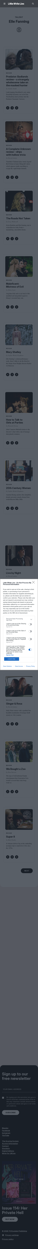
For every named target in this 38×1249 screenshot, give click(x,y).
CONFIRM (11, 659)
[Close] (34, 583)
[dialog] (19, 624)
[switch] (30, 624)
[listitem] (19, 619)
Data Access (19, 666)
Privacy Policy (30, 666)
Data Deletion (7, 666)
